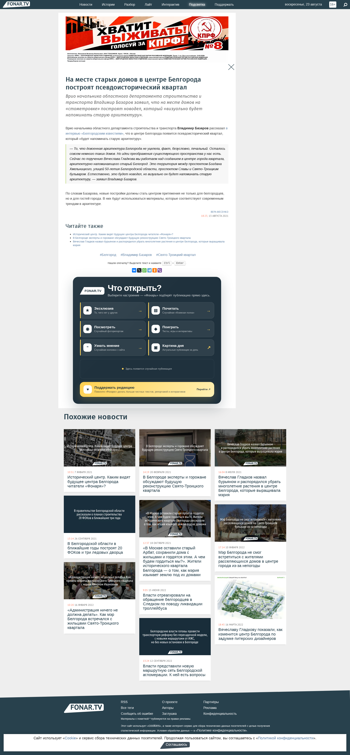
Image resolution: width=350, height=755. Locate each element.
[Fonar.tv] (16, 4)
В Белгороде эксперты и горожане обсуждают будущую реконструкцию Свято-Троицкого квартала (132, 238)
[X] (139, 270)
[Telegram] (149, 270)
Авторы (168, 708)
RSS (124, 702)
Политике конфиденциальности (221, 730)
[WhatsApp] (144, 270)
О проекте (170, 702)
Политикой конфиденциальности (285, 738)
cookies (154, 725)
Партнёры (211, 702)
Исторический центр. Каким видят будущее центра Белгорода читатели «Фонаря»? (123, 234)
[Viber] (160, 270)
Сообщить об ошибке (137, 713)
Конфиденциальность (220, 713)
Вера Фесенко (219, 211)
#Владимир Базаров (136, 255)
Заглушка (169, 713)
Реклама (210, 708)
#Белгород (108, 255)
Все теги (127, 708)
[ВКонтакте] (134, 270)
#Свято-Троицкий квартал (176, 255)
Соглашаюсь (176, 744)
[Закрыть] (231, 67)
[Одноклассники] (154, 270)
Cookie (70, 738)
